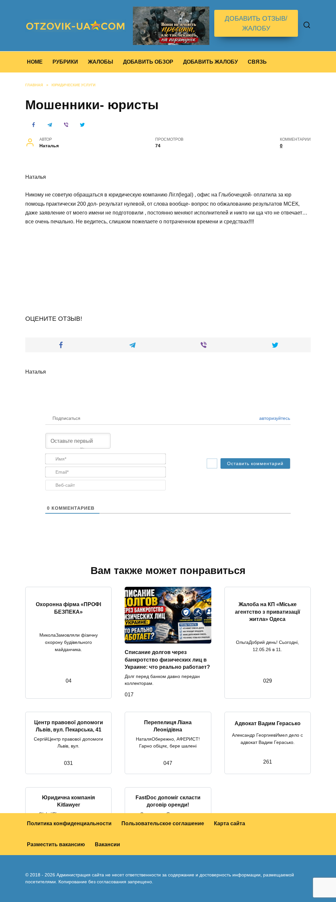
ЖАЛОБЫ (100, 62)
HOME (35, 62)
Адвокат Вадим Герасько (268, 723)
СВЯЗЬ (257, 62)
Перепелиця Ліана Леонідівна (168, 725)
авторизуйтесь (274, 418)
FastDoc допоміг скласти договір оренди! (168, 801)
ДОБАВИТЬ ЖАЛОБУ (210, 62)
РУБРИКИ (65, 62)
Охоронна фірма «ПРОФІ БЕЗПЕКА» (68, 608)
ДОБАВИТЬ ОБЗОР (148, 62)
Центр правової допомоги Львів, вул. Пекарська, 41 (68, 725)
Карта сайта (229, 823)
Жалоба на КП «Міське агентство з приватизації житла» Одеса (267, 612)
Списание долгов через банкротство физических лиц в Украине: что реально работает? (167, 659)
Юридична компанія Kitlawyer (68, 801)
